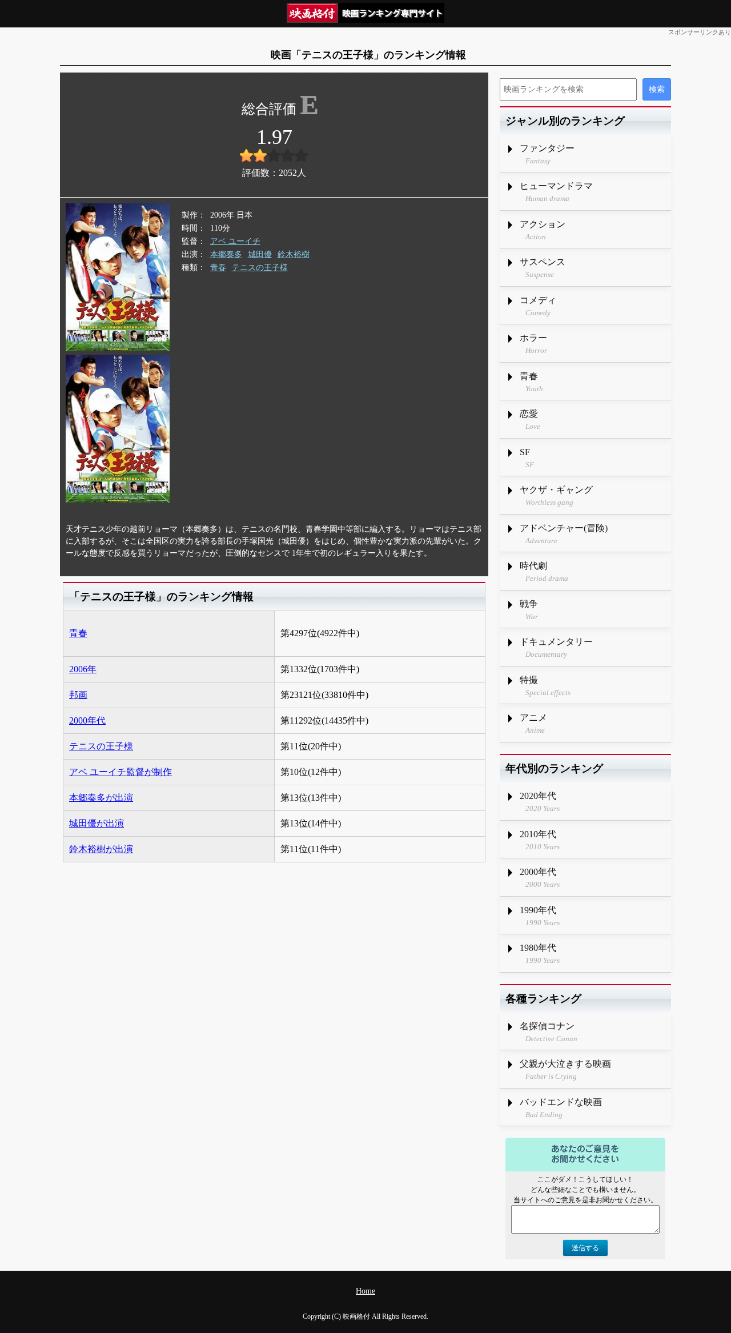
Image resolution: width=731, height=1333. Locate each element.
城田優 (260, 254)
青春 (218, 267)
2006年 (83, 669)
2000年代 (87, 720)
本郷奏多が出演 (101, 797)
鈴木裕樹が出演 (101, 849)
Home (365, 1291)
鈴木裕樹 (294, 254)
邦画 (78, 695)
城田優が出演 (96, 823)
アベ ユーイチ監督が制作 (120, 772)
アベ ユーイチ (235, 241)
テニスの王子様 (260, 267)
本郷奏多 (226, 254)
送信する (585, 1248)
